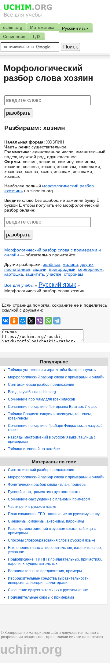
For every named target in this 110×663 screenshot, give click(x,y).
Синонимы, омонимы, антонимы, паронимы (46, 521)
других (87, 264)
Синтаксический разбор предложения (41, 384)
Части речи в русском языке (32, 506)
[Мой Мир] (22, 320)
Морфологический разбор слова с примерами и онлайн (56, 377)
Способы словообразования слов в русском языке (51, 540)
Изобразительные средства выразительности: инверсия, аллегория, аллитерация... (49, 580)
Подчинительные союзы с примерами (41, 597)
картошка (13, 274)
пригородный (62, 269)
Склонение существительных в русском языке (48, 590)
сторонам (73, 274)
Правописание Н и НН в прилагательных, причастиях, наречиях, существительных (55, 561)
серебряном (90, 269)
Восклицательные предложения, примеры (45, 571)
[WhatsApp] (48, 320)
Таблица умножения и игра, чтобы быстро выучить (52, 370)
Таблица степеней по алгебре (34, 449)
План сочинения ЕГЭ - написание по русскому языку (54, 514)
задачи (39, 269)
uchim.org (31, 649)
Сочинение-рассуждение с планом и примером (49, 499)
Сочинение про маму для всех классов (41, 399)
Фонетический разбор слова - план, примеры (47, 484)
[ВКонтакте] (5, 320)
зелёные (51, 264)
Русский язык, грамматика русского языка (44, 492)
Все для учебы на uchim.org (32, 392)
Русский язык (57, 284)
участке (53, 274)
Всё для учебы (19, 285)
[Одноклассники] (14, 320)
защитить (34, 274)
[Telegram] (57, 320)
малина (70, 264)
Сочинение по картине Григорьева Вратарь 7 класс (52, 406)
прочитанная (17, 269)
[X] (31, 320)
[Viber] (39, 320)
